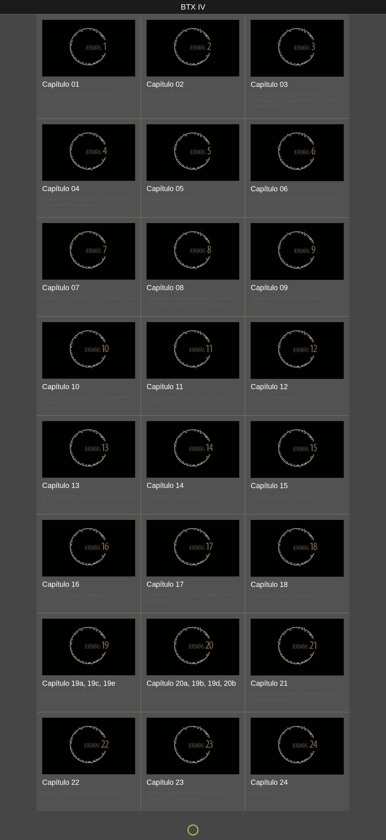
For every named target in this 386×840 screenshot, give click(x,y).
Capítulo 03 (269, 84)
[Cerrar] (9, 7)
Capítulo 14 (165, 485)
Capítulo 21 (269, 683)
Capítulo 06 (269, 189)
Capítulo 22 (60, 782)
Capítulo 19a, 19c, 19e (78, 683)
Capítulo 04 (60, 188)
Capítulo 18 (269, 584)
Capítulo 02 (165, 84)
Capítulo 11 (165, 386)
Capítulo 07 (60, 287)
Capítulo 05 (165, 188)
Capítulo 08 (165, 287)
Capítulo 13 (60, 485)
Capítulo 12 (269, 386)
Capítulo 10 (60, 386)
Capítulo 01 (60, 84)
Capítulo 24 (269, 782)
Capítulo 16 (60, 584)
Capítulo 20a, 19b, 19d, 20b (191, 683)
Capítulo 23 (165, 782)
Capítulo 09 (269, 287)
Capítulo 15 (269, 485)
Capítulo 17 (165, 584)
